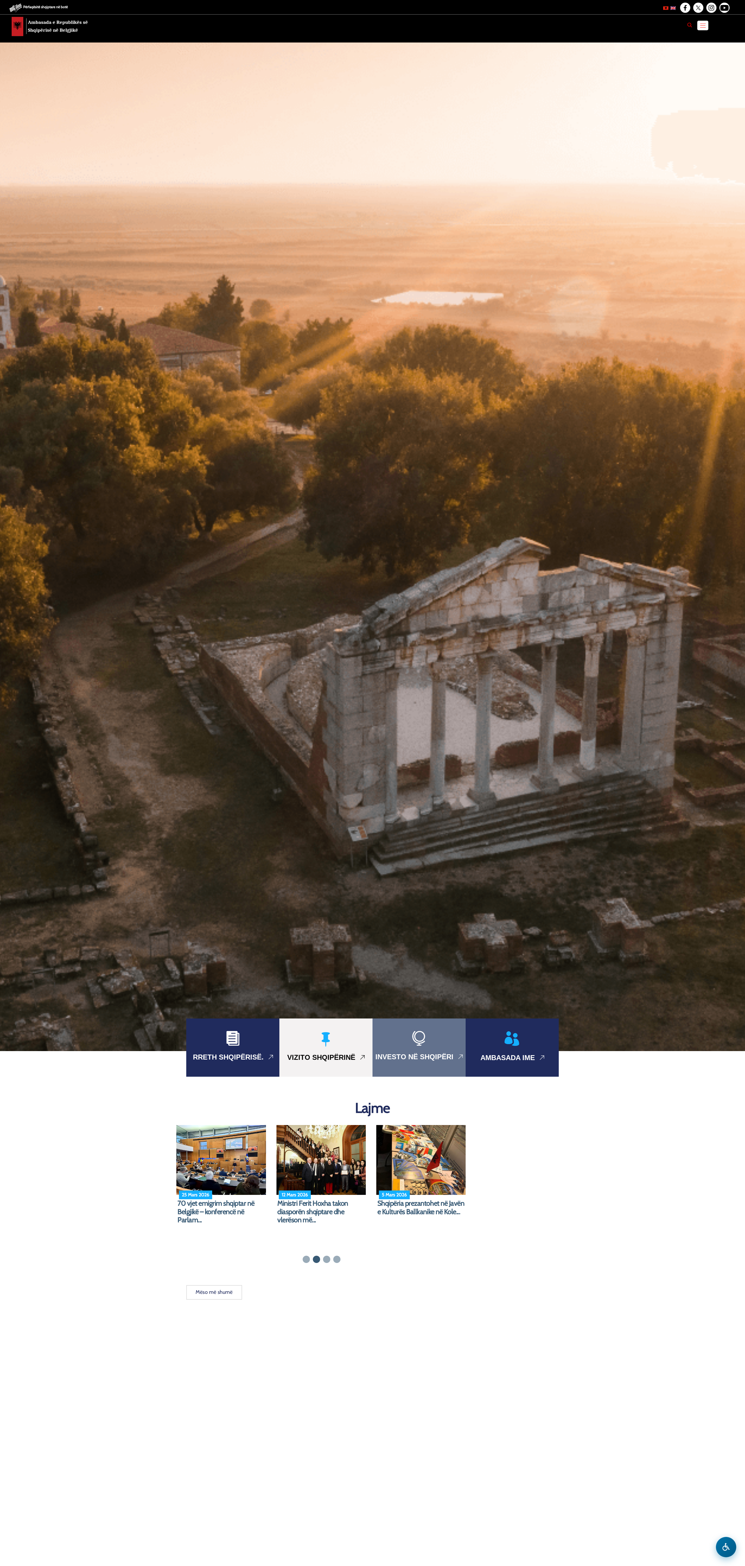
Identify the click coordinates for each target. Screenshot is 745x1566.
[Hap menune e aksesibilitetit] (726, 1547)
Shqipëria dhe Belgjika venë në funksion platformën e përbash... (222, 1207)
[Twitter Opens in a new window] (698, 8)
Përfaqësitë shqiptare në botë (45, 7)
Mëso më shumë (214, 1292)
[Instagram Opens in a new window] (711, 8)
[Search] (690, 25)
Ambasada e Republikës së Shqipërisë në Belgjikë (58, 26)
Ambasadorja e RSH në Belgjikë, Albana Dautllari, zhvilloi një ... (321, 1207)
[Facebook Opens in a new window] (684, 8)
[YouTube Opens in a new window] (724, 8)
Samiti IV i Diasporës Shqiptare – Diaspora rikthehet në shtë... (422, 1207)
